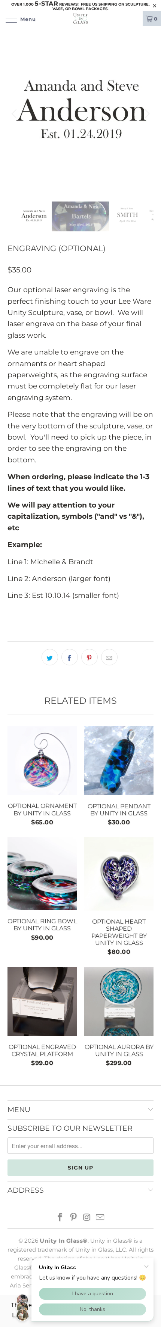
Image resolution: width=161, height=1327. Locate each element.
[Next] (146, 113)
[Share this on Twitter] (50, 657)
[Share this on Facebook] (69, 657)
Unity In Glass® (64, 1240)
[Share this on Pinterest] (89, 657)
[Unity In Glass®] (80, 18)
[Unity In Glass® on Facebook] (60, 1218)
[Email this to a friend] (109, 657)
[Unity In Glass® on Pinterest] (73, 1218)
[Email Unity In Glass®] (100, 1218)
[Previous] (15, 113)
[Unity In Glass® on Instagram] (86, 1218)
